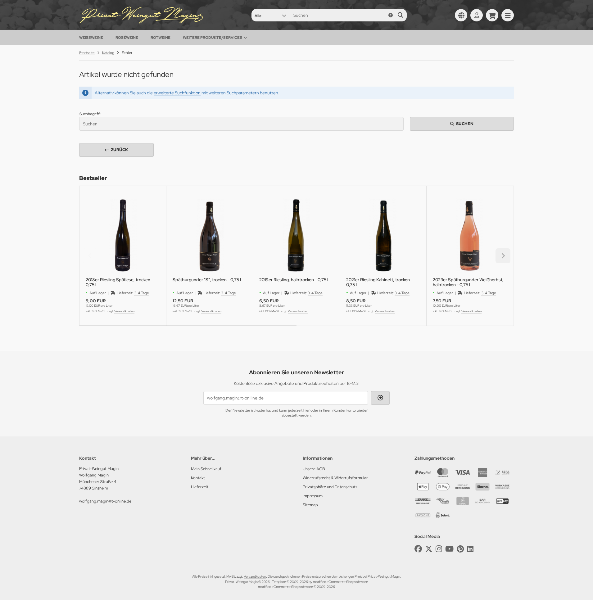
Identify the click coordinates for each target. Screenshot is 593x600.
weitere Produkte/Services (212, 37)
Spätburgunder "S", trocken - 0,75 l (207, 279)
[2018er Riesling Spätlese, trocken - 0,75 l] (123, 235)
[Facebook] (418, 549)
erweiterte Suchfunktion (177, 93)
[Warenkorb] (492, 15)
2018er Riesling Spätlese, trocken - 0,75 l (119, 282)
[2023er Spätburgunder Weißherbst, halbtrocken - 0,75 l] (470, 235)
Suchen (462, 123)
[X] (428, 549)
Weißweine (91, 37)
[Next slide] (503, 255)
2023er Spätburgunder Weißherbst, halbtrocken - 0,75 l (468, 282)
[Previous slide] (90, 255)
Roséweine (126, 37)
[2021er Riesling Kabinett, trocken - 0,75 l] (383, 235)
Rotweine (160, 37)
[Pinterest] (460, 549)
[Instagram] (439, 549)
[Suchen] (400, 15)
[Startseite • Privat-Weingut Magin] (141, 22)
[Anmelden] (476, 15)
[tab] (187, 330)
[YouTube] (449, 549)
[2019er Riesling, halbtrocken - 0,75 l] (296, 235)
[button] (270, 15)
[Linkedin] (470, 549)
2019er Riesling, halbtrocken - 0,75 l (293, 279)
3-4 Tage (141, 293)
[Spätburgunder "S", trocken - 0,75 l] (210, 235)
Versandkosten (124, 311)
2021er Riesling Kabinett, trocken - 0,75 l (379, 282)
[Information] (390, 15)
